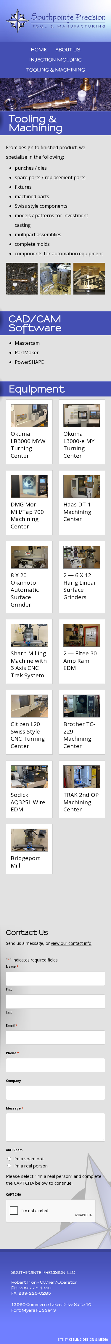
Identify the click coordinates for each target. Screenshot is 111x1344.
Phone (12, 1053)
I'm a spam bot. (29, 1159)
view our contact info (71, 943)
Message (14, 1108)
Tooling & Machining (55, 69)
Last (9, 1012)
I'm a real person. (31, 1166)
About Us (68, 49)
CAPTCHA (13, 1194)
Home (39, 49)
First (9, 989)
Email (11, 1025)
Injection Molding (55, 59)
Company (13, 1081)
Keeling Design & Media (88, 1339)
